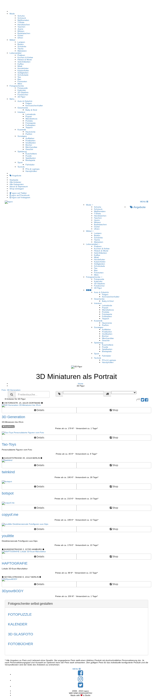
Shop (115, 410)
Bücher (29, 145)
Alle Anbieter (15, 182)
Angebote (16, 175)
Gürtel (20, 35)
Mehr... (13, 99)
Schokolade (23, 75)
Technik (21, 167)
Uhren (20, 38)
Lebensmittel (15, 53)
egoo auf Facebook (20, 195)
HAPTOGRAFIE (14, 563)
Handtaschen (24, 24)
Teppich (29, 127)
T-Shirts (21, 22)
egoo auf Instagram (20, 197)
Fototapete (31, 123)
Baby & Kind (31, 110)
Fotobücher (23, 94)
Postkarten (30, 140)
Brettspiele (30, 160)
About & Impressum (19, 186)
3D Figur (21, 97)
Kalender (22, 90)
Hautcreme (30, 132)
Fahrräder (30, 165)
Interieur (21, 112)
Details (40, 410)
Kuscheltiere (31, 154)
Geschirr (29, 149)
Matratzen (22, 51)
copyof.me (10, 515)
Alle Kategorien (17, 184)
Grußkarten (31, 143)
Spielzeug (22, 151)
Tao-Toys (9, 444)
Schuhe (21, 16)
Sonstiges (22, 136)
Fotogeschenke (17, 86)
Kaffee (21, 64)
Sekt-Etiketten (24, 62)
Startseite (14, 180)
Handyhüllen (31, 171)
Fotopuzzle (23, 88)
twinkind (8, 472)
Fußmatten (30, 125)
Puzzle (29, 156)
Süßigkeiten (23, 73)
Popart (29, 116)
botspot (8, 493)
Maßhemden (23, 20)
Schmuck (22, 18)
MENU (143, 202)
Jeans (20, 29)
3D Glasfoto (23, 92)
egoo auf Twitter (19, 193)
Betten (21, 44)
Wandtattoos (31, 119)
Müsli (20, 66)
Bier (19, 79)
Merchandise (31, 147)
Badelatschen (24, 33)
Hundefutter (23, 68)
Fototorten (22, 81)
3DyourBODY (13, 591)
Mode (12, 14)
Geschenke (23, 108)
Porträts (29, 121)
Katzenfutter (23, 70)
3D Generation (13, 417)
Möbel (12, 40)
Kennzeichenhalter (34, 105)
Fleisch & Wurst (25, 59)
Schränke (22, 46)
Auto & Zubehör (25, 101)
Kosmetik (22, 130)
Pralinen (21, 55)
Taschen (21, 27)
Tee (19, 77)
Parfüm (29, 134)
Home (80, 384)
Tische (21, 49)
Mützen (21, 31)
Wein (20, 84)
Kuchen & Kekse (25, 57)
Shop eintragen (17, 189)
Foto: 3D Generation (11, 390)
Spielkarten (31, 158)
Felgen (29, 103)
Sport (20, 162)
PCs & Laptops (32, 169)
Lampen (21, 42)
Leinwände (31, 114)
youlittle (8, 536)
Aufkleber (30, 138)
